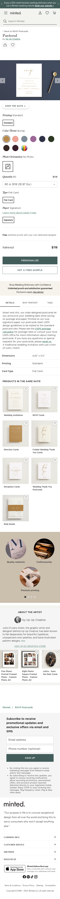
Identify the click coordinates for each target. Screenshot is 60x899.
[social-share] (5, 44)
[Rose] (15, 139)
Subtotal (8, 247)
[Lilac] (33, 139)
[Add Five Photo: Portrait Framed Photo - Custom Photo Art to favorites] (16, 652)
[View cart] (54, 12)
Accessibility (50, 885)
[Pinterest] (28, 876)
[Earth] (6, 148)
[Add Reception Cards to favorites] (26, 460)
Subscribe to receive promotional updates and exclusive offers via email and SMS (27, 725)
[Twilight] (42, 139)
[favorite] (12, 44)
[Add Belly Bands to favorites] (26, 497)
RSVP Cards (38, 415)
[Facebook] (24, 876)
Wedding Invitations (13, 415)
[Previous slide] (2, 80)
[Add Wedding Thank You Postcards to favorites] (55, 460)
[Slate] (24, 139)
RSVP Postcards (24, 707)
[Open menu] (5, 12)
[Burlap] (6, 139)
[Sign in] (40, 12)
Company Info (12, 837)
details (10, 302)
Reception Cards (12, 487)
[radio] (8, 122)
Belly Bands (9, 524)
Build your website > (44, 5)
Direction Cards (11, 449)
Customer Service (14, 844)
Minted (6, 707)
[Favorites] (47, 12)
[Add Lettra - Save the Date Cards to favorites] (57, 652)
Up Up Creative (13, 39)
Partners (9, 852)
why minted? (30, 302)
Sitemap (39, 885)
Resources (10, 859)
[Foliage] (51, 139)
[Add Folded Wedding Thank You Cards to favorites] (55, 423)
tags (50, 302)
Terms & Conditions (12, 885)
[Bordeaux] (15, 148)
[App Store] (14, 869)
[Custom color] (24, 148)
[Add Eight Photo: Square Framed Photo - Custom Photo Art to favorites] (37, 652)
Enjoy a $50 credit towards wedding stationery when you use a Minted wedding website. (30, 4)
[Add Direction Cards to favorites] (26, 423)
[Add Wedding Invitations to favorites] (26, 389)
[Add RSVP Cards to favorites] (55, 389)
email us (46, 341)
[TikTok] (32, 876)
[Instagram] (36, 876)
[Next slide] (57, 80)
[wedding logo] (15, 13)
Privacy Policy (28, 885)
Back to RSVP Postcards (16, 31)
